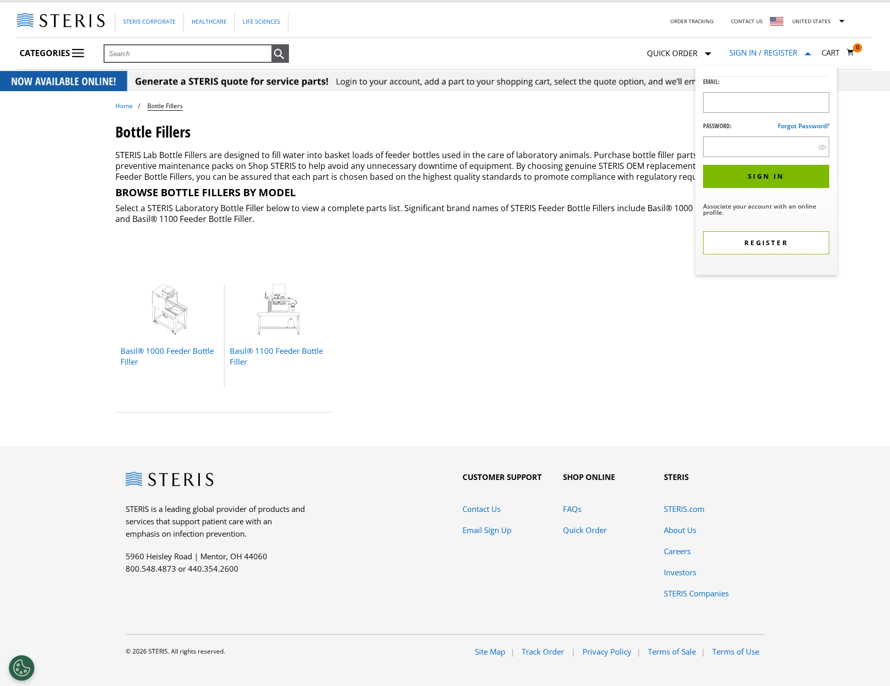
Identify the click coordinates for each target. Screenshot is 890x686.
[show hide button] (822, 147)
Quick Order (585, 530)
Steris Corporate (149, 21)
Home (124, 105)
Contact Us (746, 21)
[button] (280, 54)
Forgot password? (803, 126)
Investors (680, 572)
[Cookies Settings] (22, 668)
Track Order (544, 651)
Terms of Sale (672, 651)
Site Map (490, 651)
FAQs (572, 509)
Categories (46, 53)
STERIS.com (684, 509)
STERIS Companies (696, 593)
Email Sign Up (487, 530)
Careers (677, 551)
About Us (680, 530)
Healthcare (209, 21)
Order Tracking (691, 21)
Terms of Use (735, 651)
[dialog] (766, 171)
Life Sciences (261, 21)
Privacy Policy (607, 651)
